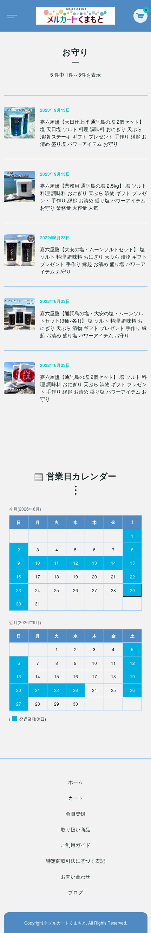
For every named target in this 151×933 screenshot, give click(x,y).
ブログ (75, 892)
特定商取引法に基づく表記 (75, 860)
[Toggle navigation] (10, 15)
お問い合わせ (75, 876)
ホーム (75, 781)
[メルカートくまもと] (75, 16)
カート (75, 797)
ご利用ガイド (75, 844)
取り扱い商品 (75, 829)
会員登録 (75, 813)
